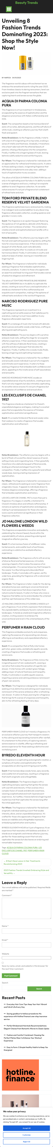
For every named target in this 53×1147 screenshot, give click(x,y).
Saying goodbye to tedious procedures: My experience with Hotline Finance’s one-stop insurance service (25, 1016)
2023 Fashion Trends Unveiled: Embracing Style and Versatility (26, 871)
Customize (26, 1135)
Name (5, 926)
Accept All (26, 1128)
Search (5, 982)
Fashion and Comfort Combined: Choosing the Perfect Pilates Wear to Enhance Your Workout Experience (24, 1038)
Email (5, 940)
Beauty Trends (26, 2)
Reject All (26, 1142)
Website (5, 954)
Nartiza (7, 78)
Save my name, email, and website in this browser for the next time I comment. (25, 967)
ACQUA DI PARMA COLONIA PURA (22, 847)
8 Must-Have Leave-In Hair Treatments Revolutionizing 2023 (22, 862)
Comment (7, 895)
